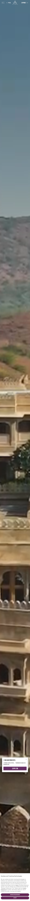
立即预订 (23, 2)
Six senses (15, 3)
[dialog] (15, 766)
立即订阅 (15, 768)
